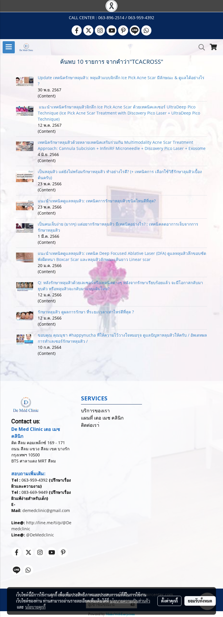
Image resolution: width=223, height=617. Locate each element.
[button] (200, 47)
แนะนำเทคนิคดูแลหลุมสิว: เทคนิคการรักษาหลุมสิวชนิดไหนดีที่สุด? (97, 201)
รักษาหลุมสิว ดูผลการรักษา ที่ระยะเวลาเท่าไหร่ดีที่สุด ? (86, 312)
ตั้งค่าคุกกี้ (169, 600)
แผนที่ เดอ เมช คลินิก (102, 417)
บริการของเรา (95, 410)
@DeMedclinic (40, 535)
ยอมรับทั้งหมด (200, 600)
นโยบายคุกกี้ (35, 606)
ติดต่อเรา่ (90, 425)
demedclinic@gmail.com (46, 510)
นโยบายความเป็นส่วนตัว (130, 600)
